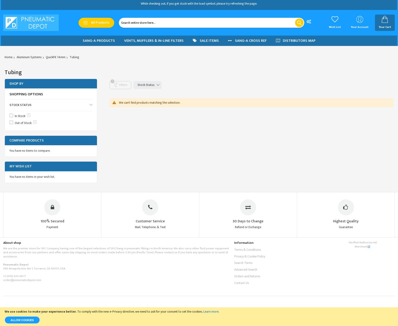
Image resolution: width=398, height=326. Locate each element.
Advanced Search (245, 269)
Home (8, 57)
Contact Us (241, 283)
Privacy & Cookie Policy (249, 256)
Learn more (211, 311)
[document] (199, 317)
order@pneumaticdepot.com (22, 280)
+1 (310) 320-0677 (14, 276)
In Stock (22, 116)
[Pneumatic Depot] (31, 23)
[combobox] (211, 23)
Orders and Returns (247, 276)
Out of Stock (25, 123)
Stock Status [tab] (146, 85)
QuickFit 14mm (55, 57)
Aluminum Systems (29, 57)
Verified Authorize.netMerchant (363, 244)
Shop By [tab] (16, 84)
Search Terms (243, 263)
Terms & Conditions (247, 249)
